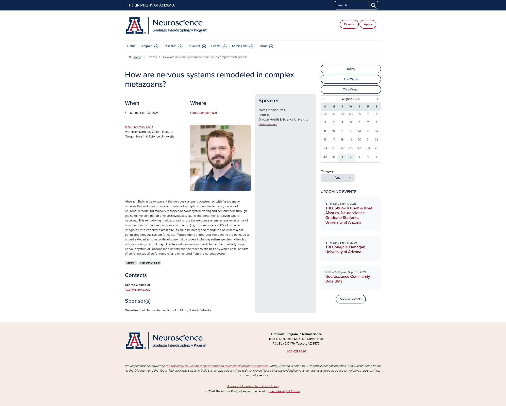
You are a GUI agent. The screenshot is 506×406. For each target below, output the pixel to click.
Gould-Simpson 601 (203, 113)
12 (350, 131)
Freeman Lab (268, 124)
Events (216, 46)
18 (342, 139)
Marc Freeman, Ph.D (139, 127)
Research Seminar (150, 262)
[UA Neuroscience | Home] (166, 25)
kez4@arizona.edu (137, 290)
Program (146, 46)
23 (325, 148)
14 (368, 131)
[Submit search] (373, 5)
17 (333, 139)
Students (194, 46)
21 (368, 139)
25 (342, 148)
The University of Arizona (284, 391)
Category (327, 171)
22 (376, 139)
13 (359, 131)
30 (359, 114)
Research (170, 46)
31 (368, 114)
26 (325, 114)
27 (333, 114)
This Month (351, 89)
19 (350, 139)
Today (351, 69)
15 (376, 131)
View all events (351, 299)
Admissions (239, 46)
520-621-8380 (296, 351)
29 (350, 114)
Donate (349, 24)
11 (342, 131)
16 (325, 139)
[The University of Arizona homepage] (151, 5)
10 (333, 131)
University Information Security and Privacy (253, 386)
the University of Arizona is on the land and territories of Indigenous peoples (217, 366)
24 (333, 148)
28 (342, 114)
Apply (368, 24)
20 (359, 139)
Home (131, 46)
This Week (351, 79)
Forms (263, 46)
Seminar (130, 262)
